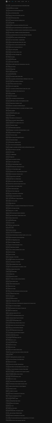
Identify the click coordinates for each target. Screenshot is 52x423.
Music (9, 1)
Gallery (22, 1)
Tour (15, 1)
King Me (19, 1)
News (12, 1)
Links (26, 1)
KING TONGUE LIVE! (9, 339)
